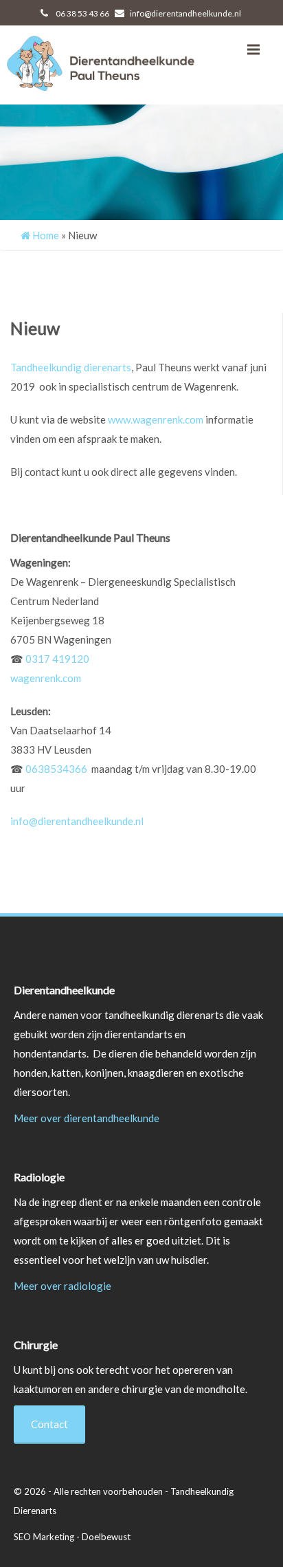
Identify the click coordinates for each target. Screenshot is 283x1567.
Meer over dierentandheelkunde (86, 1118)
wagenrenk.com (45, 678)
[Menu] (253, 49)
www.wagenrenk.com (155, 419)
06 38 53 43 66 (81, 13)
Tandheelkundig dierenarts (70, 367)
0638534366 (58, 769)
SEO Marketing (45, 1536)
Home (44, 235)
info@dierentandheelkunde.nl (184, 13)
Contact (49, 1424)
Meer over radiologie (62, 1286)
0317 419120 (57, 659)
